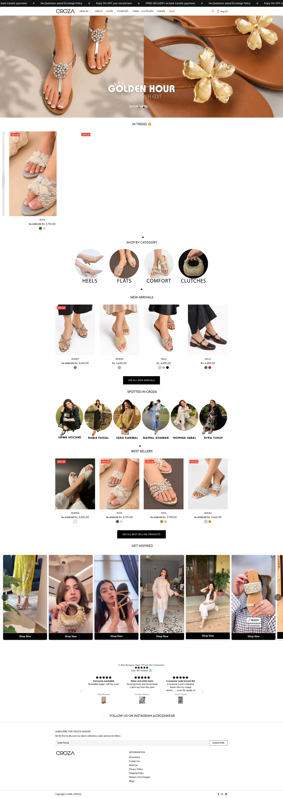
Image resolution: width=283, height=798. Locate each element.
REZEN (35, 219)
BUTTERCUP (177, 219)
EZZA (163, 513)
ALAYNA (106, 219)
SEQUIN (119, 359)
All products (134, 757)
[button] (81, 691)
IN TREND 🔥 (141, 124)
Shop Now (25, 636)
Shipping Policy (136, 773)
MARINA (75, 513)
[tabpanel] (141, 67)
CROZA (65, 11)
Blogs (131, 781)
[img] (141, 667)
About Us (133, 765)
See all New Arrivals (141, 380)
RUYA (119, 513)
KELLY (208, 359)
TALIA (164, 359)
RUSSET (75, 359)
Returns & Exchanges (139, 777)
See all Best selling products (141, 534)
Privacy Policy (136, 769)
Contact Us (134, 761)
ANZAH (247, 219)
